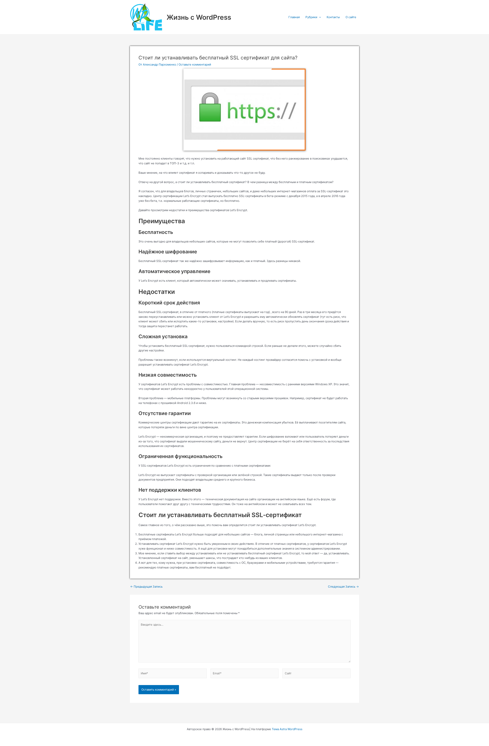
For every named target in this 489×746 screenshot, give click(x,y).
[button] (319, 17)
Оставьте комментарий (195, 64)
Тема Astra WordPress (287, 729)
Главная (294, 17)
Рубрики (311, 17)
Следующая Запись (343, 586)
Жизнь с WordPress (199, 17)
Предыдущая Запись (146, 586)
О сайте (351, 17)
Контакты (333, 17)
